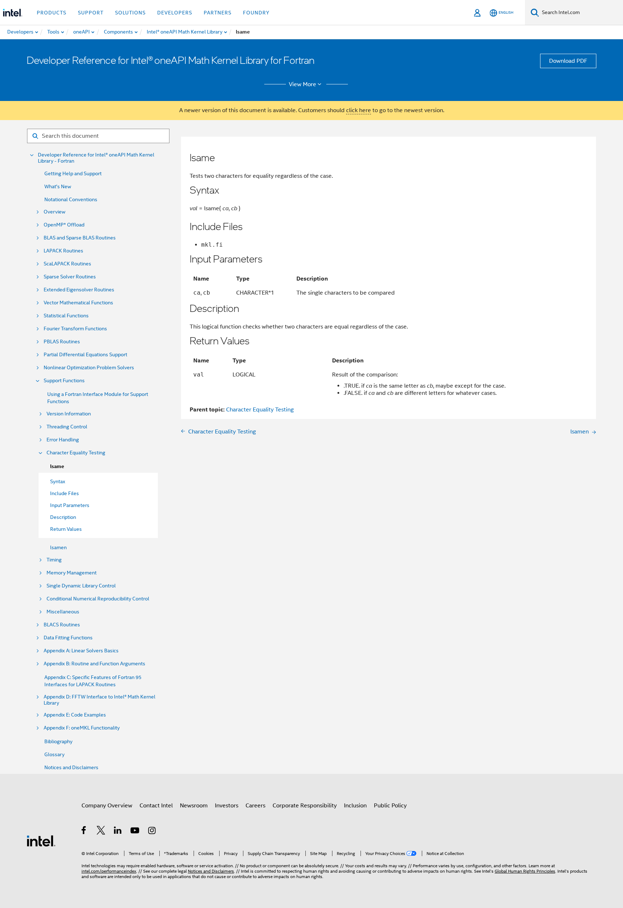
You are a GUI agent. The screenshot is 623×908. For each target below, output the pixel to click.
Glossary (54, 754)
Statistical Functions (66, 316)
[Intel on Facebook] (84, 831)
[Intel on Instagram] (152, 831)
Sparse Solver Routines (70, 277)
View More (302, 84)
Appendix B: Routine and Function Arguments (94, 664)
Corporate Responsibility (305, 805)
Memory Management (72, 573)
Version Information (69, 414)
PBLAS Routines (62, 342)
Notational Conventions (70, 199)
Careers (255, 805)
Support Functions (64, 381)
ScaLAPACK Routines (67, 264)
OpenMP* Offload (64, 225)
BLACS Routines (62, 625)
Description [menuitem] (63, 517)
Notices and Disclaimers (71, 767)
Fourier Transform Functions (75, 329)
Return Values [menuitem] (66, 529)
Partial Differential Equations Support (85, 355)
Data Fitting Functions (68, 638)
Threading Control (67, 427)
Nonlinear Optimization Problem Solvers (89, 368)
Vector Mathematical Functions (78, 303)
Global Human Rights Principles (525, 871)
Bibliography (58, 741)
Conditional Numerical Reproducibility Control (98, 599)
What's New (57, 186)
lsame (57, 466)
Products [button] (51, 12)
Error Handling (63, 440)
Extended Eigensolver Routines (79, 290)
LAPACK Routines (63, 251)
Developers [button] (174, 12)
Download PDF (568, 61)
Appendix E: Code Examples (75, 715)
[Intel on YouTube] (135, 831)
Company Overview (106, 805)
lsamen (58, 547)
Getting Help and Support (73, 173)
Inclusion (355, 805)
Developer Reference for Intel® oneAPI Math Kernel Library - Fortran (96, 158)
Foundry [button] (256, 12)
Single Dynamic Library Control (81, 586)
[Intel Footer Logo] (41, 840)
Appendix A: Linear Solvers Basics (81, 651)
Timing (54, 560)
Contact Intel (156, 805)
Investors (226, 805)
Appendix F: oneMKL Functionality (82, 728)
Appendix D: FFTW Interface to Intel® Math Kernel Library (99, 700)
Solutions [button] (130, 12)
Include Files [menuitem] (64, 493)
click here (358, 110)
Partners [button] (217, 12)
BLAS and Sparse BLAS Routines (80, 238)
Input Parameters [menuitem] (69, 505)
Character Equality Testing (76, 453)
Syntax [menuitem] (57, 481)
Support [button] (90, 12)
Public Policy (390, 805)
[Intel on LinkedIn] (118, 831)
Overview (54, 212)
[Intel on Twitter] (101, 831)
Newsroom (194, 805)
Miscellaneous (63, 612)
